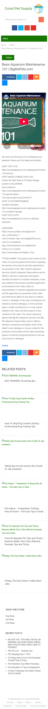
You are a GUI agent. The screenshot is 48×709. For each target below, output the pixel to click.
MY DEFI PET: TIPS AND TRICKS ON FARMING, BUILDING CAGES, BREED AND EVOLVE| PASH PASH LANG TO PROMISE (24, 643)
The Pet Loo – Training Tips (20, 651)
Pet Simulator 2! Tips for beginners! (24, 667)
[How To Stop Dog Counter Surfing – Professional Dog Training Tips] (24, 408)
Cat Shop (10, 619)
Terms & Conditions (38, 706)
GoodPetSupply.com (16, 699)
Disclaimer (8, 706)
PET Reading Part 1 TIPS (19, 654)
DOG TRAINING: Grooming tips (20, 380)
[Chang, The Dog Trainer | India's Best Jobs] (24, 565)
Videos (9, 57)
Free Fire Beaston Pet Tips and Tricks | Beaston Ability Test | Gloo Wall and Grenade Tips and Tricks (24, 541)
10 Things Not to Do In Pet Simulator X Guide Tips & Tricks (24, 659)
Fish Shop (10, 623)
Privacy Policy (21, 706)
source (5, 345)
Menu (5, 38)
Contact (38, 702)
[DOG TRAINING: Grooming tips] (24, 375)
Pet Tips (10, 702)
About (28, 702)
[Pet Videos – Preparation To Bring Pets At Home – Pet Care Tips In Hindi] (24, 493)
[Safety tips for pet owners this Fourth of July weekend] (24, 450)
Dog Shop (10, 616)
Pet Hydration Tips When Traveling (23, 664)
